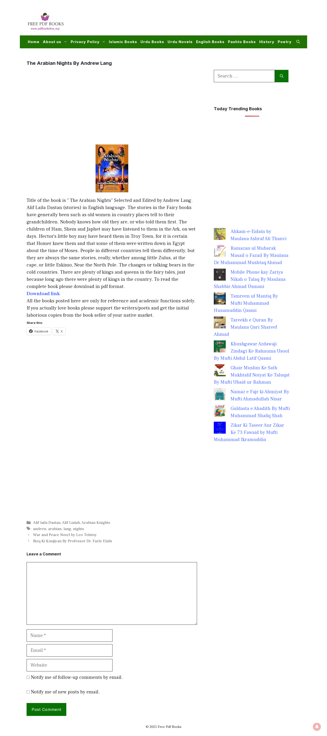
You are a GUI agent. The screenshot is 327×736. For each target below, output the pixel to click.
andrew (39, 528)
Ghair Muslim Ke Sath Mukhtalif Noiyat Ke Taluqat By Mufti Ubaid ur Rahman (252, 375)
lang (67, 528)
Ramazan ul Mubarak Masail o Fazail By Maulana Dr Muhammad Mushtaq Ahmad (251, 255)
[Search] (281, 76)
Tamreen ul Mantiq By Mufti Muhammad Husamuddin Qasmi (246, 303)
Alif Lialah (71, 522)
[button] (298, 41)
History (266, 41)
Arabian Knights (95, 522)
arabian (55, 528)
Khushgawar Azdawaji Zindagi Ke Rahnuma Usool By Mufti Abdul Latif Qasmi (251, 351)
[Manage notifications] (317, 726)
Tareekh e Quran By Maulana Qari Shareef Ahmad (245, 327)
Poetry (285, 41)
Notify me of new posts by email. (65, 692)
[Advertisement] (213, 20)
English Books (210, 41)
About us (52, 41)
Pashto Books (242, 41)
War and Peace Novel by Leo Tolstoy (65, 534)
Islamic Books (123, 41)
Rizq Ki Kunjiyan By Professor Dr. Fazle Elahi (72, 541)
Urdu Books (152, 41)
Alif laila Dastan (47, 522)
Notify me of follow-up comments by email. (77, 677)
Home (33, 41)
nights (78, 528)
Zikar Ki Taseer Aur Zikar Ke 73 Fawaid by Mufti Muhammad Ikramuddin (249, 432)
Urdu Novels (180, 41)
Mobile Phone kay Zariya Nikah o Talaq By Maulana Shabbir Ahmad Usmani (250, 279)
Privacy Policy (85, 41)
